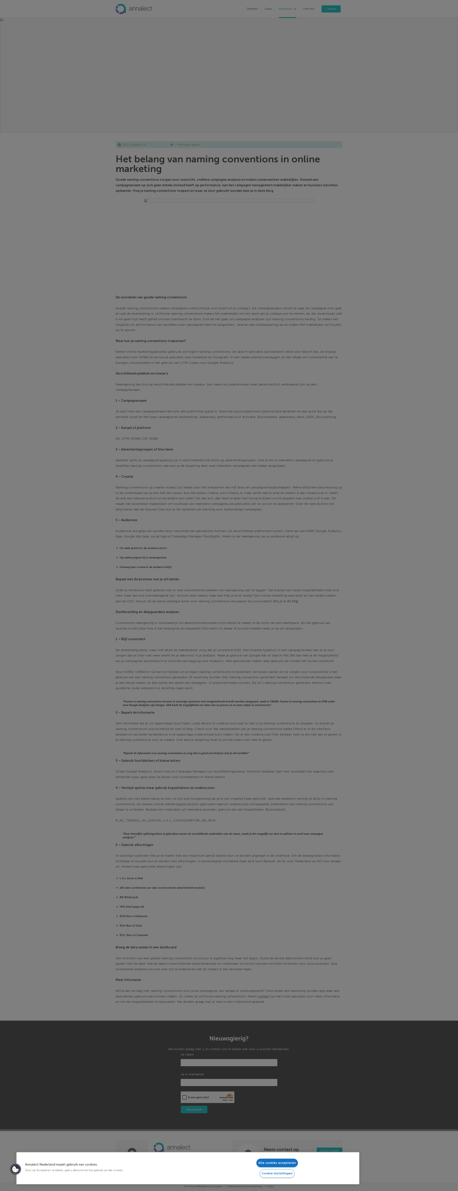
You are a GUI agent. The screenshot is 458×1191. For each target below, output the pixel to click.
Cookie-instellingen (277, 1173)
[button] (15, 1169)
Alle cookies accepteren (277, 1163)
